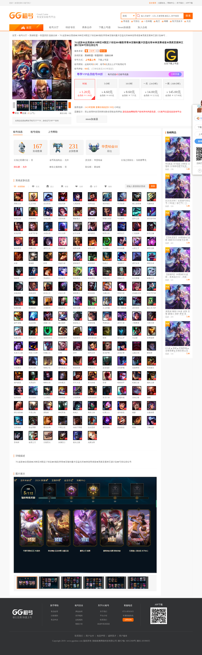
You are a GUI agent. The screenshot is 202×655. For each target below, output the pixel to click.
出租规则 (54, 616)
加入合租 (142, 27)
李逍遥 (126, 21)
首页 (14, 35)
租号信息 (18, 132)
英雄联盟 (33, 35)
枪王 (158, 21)
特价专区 (70, 27)
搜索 (188, 15)
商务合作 (87, 27)
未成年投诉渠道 (103, 624)
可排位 (136, 21)
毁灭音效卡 (177, 21)
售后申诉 (54, 620)
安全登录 (152, 3)
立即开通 (175, 74)
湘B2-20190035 (143, 641)
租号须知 (35, 132)
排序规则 (79, 616)
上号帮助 (53, 132)
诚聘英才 (112, 636)
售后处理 (54, 611)
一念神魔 (148, 21)
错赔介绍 (79, 624)
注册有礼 (161, 3)
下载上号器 (105, 27)
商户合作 (90, 636)
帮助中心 (170, 3)
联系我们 (103, 620)
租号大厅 (54, 27)
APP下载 (189, 3)
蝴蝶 (166, 21)
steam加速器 (92, 119)
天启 (188, 21)
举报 (17, 113)
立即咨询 (128, 620)
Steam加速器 (124, 27)
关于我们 (180, 3)
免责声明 (101, 636)
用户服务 (123, 636)
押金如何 (79, 611)
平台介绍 (103, 616)
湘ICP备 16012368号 (127, 641)
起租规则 (79, 620)
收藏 (24, 113)
